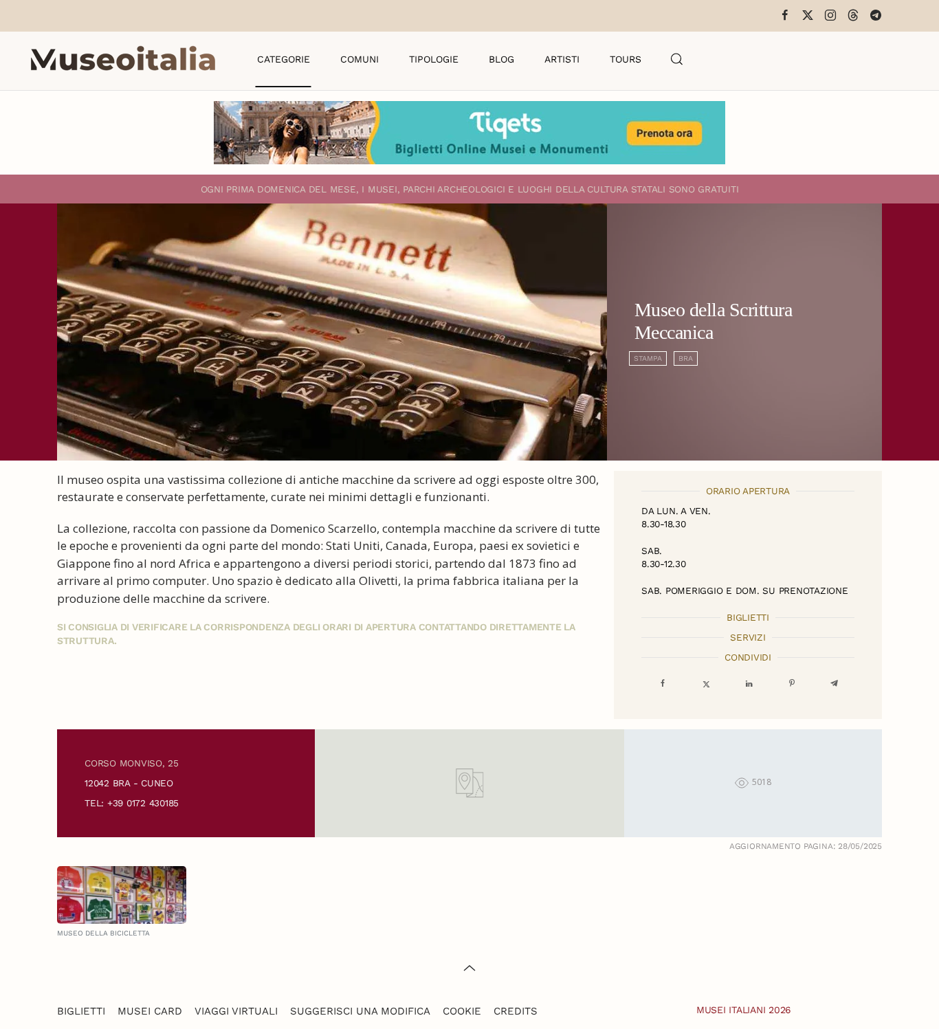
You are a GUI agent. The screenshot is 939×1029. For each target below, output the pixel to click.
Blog (501, 59)
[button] (677, 59)
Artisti (561, 59)
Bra (685, 358)
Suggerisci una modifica (360, 1011)
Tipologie (434, 59)
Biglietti (81, 1011)
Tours (625, 59)
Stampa (648, 358)
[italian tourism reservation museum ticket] (469, 132)
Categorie (283, 59)
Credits (516, 1011)
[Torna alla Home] (123, 59)
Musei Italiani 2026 (743, 1009)
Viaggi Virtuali (236, 1011)
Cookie (462, 1011)
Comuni (359, 59)
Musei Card (150, 1011)
